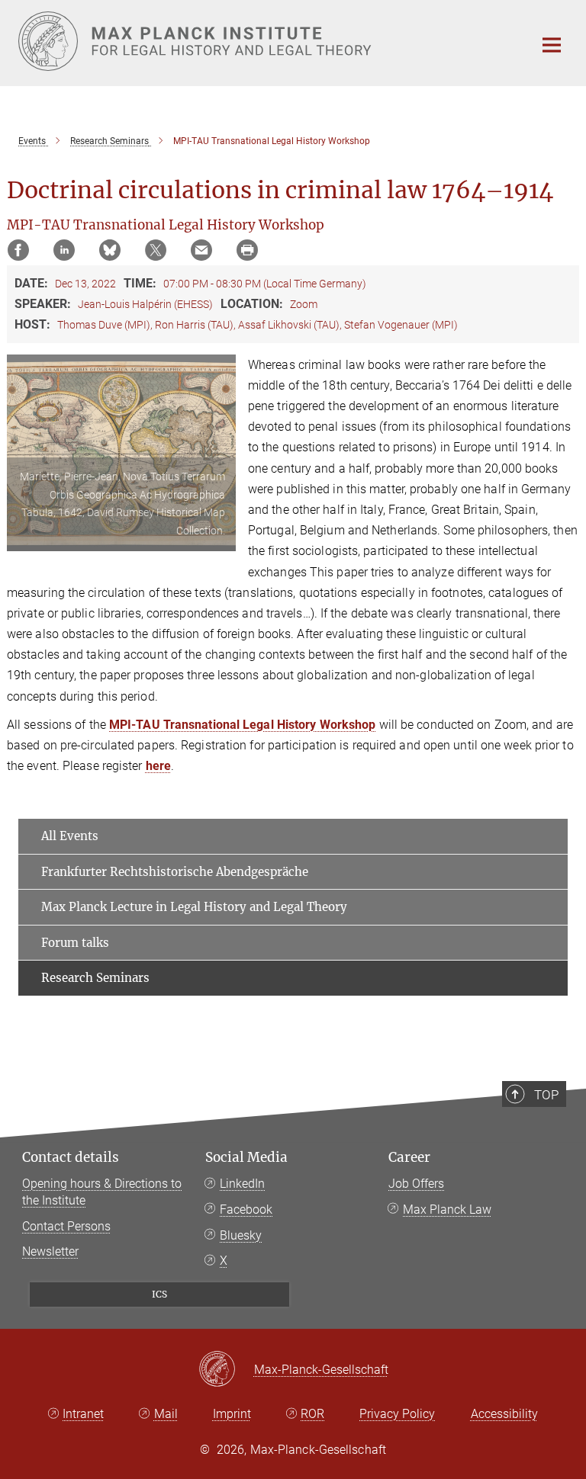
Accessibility (504, 1414)
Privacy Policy (397, 1414)
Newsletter (50, 1251)
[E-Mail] (201, 250)
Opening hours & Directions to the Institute (102, 1192)
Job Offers (416, 1183)
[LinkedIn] (64, 250)
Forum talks (75, 942)
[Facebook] (18, 250)
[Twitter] (155, 250)
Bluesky (241, 1235)
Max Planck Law (447, 1209)
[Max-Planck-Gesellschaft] (226, 1370)
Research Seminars (95, 977)
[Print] (247, 250)
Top (546, 1094)
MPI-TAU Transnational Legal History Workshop (242, 724)
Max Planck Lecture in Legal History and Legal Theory (194, 907)
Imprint (232, 1414)
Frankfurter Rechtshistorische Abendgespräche (174, 872)
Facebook (246, 1209)
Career (409, 1157)
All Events (69, 836)
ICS (159, 1294)
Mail (166, 1414)
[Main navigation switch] (551, 45)
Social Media (246, 1157)
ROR (312, 1414)
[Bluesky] (109, 250)
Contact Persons (66, 1226)
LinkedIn (242, 1183)
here (158, 766)
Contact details (70, 1157)
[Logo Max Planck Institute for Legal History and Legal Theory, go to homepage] (266, 41)
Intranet (83, 1414)
